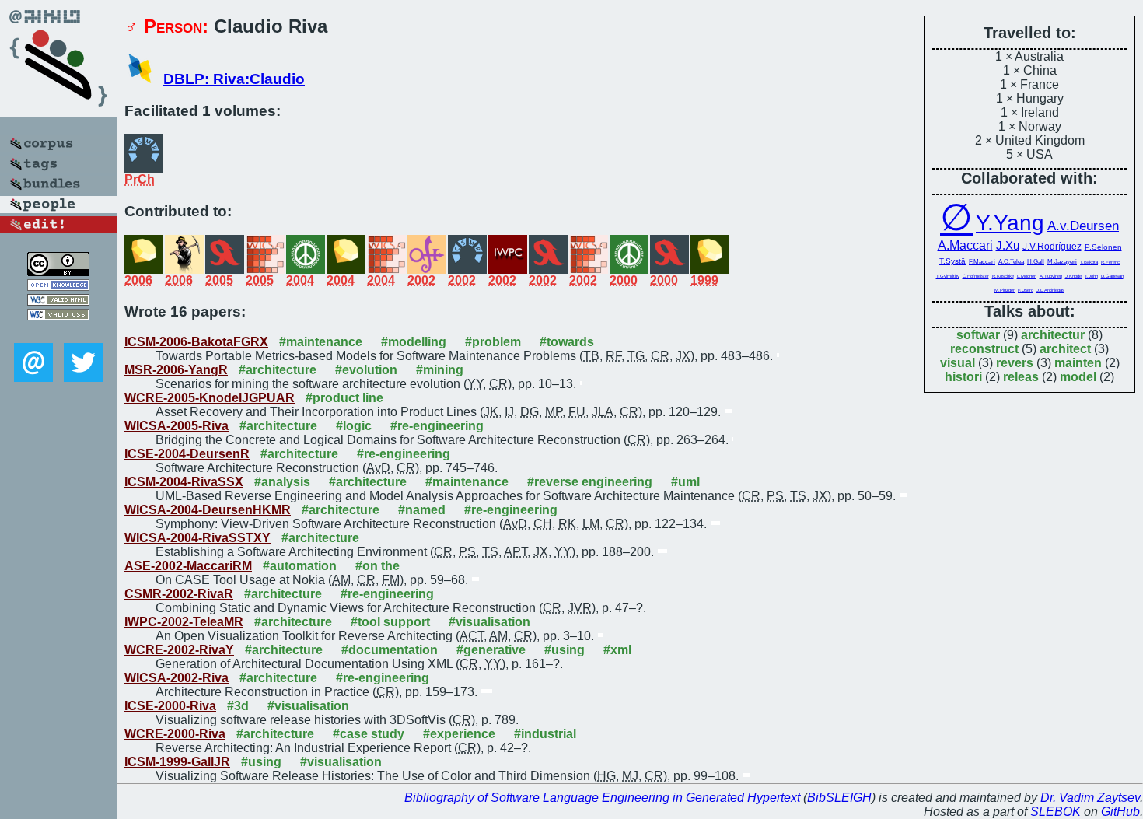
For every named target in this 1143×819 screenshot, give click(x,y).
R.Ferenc (1110, 262)
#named (422, 509)
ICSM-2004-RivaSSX (183, 481)
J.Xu (1007, 246)
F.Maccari (982, 261)
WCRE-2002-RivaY (179, 649)
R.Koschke (1003, 276)
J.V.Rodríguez (1052, 246)
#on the (377, 565)
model (1078, 376)
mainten (1078, 362)
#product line (344, 397)
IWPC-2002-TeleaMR (183, 621)
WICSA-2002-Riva (176, 677)
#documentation (389, 649)
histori (963, 376)
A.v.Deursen (1083, 226)
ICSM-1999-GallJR (177, 761)
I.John (1091, 276)
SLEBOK (1055, 811)
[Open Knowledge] (58, 286)
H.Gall (1035, 261)
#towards (567, 341)
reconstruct (984, 348)
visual (957, 362)
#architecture (277, 369)
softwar (978, 334)
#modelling (413, 341)
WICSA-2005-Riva (176, 425)
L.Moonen (1026, 276)
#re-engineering (437, 425)
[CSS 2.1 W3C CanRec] (58, 331)
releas (1021, 376)
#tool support (390, 621)
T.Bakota (1089, 262)
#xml (617, 649)
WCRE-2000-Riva (174, 733)
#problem (493, 341)
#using (564, 649)
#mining (439, 369)
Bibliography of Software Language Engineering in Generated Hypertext (602, 797)
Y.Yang (1010, 223)
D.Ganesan (1112, 276)
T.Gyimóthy (947, 276)
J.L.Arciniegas (1050, 290)
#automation (300, 565)
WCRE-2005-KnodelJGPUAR (209, 397)
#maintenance (320, 341)
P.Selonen (1103, 247)
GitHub (1120, 811)
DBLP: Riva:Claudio (234, 79)
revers (1014, 362)
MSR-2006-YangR (176, 369)
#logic (354, 425)
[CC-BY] (58, 271)
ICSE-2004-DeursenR (187, 453)
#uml (685, 481)
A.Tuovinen (1051, 276)
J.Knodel (1073, 276)
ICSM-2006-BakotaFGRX (196, 341)
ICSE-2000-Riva (170, 705)
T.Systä (952, 261)
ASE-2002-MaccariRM (188, 565)
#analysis (282, 481)
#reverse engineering (589, 481)
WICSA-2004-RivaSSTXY (197, 537)
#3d (238, 705)
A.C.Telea (1011, 261)
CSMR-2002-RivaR (178, 593)
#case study (368, 733)
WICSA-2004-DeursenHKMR (207, 509)
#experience (459, 733)
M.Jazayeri (1062, 261)
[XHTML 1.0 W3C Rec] (58, 301)
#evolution (366, 369)
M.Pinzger (1004, 290)
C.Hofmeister (976, 276)
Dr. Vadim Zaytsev (1090, 797)
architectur (1053, 334)
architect (1065, 348)
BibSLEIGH (839, 797)
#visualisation (489, 621)
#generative (491, 649)
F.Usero (1025, 290)
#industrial (545, 733)
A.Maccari (965, 245)
